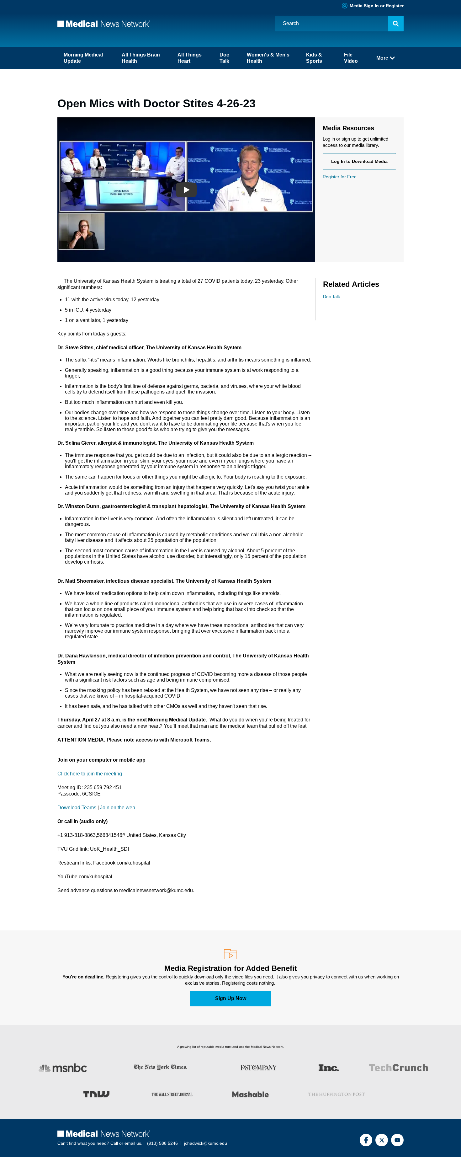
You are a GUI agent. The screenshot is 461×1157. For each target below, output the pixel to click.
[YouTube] (397, 1140)
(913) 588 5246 (162, 1143)
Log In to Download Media (359, 161)
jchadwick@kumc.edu (205, 1143)
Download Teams (76, 807)
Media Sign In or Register (377, 5)
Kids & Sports (314, 58)
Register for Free (340, 176)
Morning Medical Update (83, 58)
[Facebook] (366, 1140)
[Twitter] (381, 1140)
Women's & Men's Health (268, 58)
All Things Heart (190, 58)
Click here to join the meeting (89, 773)
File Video (351, 58)
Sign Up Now (230, 998)
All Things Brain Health (141, 58)
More (382, 58)
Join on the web (117, 807)
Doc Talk (224, 58)
